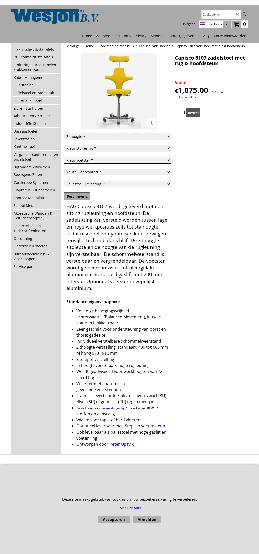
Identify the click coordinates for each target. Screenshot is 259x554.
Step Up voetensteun (145, 426)
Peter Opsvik (122, 444)
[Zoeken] (244, 14)
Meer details (130, 508)
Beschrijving (77, 196)
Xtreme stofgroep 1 (113, 408)
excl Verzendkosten (187, 97)
